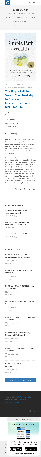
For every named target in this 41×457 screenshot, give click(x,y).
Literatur (18, 26)
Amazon (9, 85)
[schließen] (6, 445)
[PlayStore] (31, 449)
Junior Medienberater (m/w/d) (16, 234)
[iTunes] (16, 449)
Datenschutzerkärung (12, 402)
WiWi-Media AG (24, 397)
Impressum (23, 400)
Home (12, 26)
